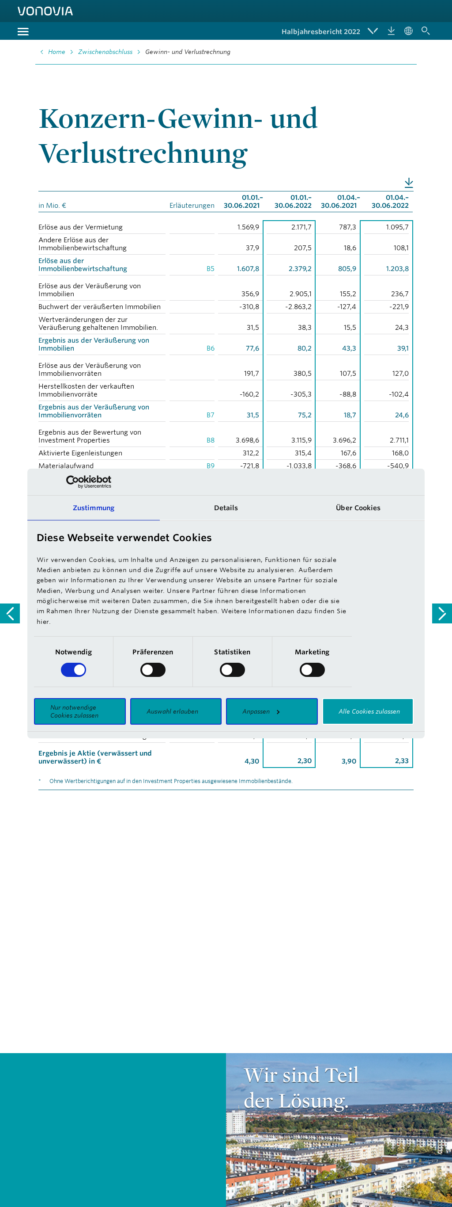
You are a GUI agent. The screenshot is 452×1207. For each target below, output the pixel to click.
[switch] (153, 670)
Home (56, 52)
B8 (211, 440)
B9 (211, 466)
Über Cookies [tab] (358, 508)
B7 (211, 415)
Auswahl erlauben (172, 711)
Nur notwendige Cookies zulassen (74, 711)
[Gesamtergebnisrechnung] (442, 613)
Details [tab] (226, 508)
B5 (211, 268)
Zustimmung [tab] (93, 508)
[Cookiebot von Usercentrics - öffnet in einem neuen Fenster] (72, 482)
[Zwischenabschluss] (10, 613)
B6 (211, 348)
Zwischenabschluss (105, 52)
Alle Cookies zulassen (369, 711)
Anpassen (256, 711)
